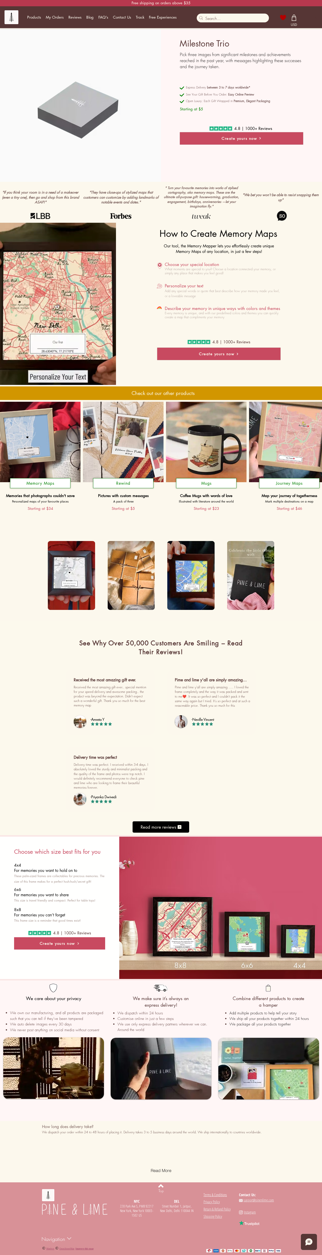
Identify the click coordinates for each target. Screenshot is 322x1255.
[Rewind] (123, 488)
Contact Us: (247, 1194)
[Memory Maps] (40, 488)
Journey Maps (289, 483)
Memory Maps (40, 483)
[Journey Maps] (289, 488)
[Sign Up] (305, 17)
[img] (71, 576)
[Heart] (283, 17)
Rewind (123, 483)
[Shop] (294, 17)
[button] (34, 17)
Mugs (206, 483)
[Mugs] (206, 488)
